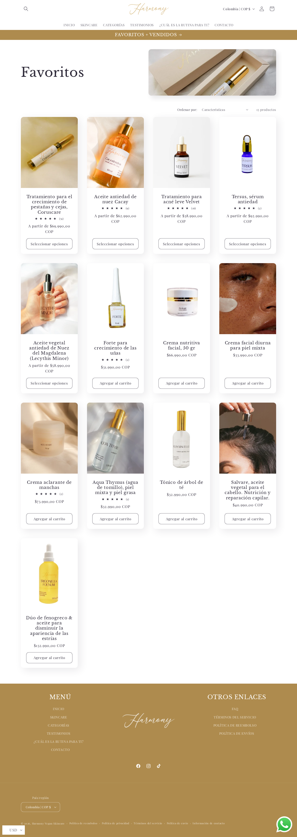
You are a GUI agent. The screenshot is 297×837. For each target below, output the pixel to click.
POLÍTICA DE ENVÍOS (236, 733)
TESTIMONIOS (59, 733)
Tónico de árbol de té (181, 485)
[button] (26, 9)
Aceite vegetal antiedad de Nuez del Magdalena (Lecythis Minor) (49, 350)
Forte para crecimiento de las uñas (115, 348)
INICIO (58, 709)
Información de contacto (209, 823)
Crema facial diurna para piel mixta (248, 345)
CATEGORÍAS (58, 725)
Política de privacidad (115, 823)
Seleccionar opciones (49, 244)
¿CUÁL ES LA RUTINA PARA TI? (58, 741)
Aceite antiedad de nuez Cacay (115, 199)
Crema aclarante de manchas (49, 485)
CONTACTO (60, 750)
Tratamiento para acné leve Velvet (181, 199)
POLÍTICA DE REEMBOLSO (235, 725)
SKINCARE (58, 717)
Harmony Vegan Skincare (48, 823)
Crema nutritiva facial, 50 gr (181, 345)
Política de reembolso (83, 823)
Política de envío (177, 823)
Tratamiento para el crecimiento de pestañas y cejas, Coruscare (49, 204)
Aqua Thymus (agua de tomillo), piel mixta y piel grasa (115, 487)
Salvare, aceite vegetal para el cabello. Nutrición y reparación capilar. (248, 490)
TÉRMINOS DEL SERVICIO (235, 717)
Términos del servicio (148, 823)
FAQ (235, 709)
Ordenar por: (187, 109)
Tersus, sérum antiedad (248, 199)
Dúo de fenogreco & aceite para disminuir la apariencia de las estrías (49, 628)
